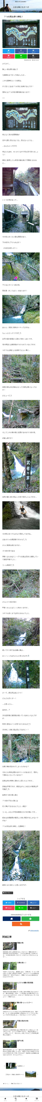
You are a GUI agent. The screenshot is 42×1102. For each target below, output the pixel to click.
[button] (38, 533)
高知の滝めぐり (8, 892)
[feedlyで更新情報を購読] (30, 918)
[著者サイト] (12, 918)
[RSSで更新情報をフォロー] (21, 924)
